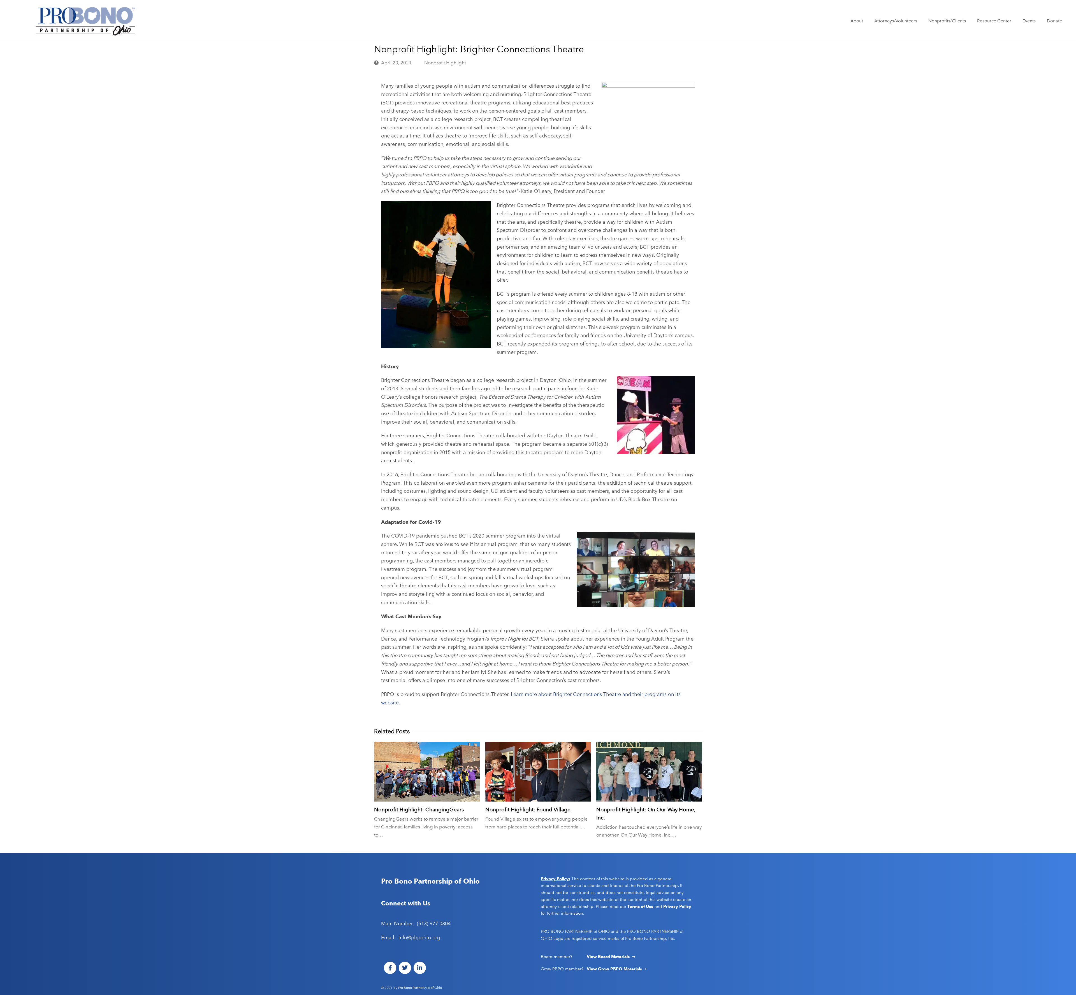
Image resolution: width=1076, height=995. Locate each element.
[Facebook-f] (390, 968)
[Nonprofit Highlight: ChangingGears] (427, 772)
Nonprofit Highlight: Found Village (528, 809)
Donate (1054, 21)
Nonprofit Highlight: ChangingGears (419, 809)
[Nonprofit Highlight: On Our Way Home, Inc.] (649, 772)
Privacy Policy (677, 906)
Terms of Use (640, 906)
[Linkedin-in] (420, 968)
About (856, 21)
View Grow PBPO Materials (615, 968)
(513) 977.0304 (434, 924)
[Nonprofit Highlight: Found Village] (538, 772)
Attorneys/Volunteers (895, 21)
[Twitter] (405, 968)
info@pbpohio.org (419, 938)
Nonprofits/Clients (947, 21)
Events (1029, 21)
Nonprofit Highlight (445, 63)
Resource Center (994, 21)
